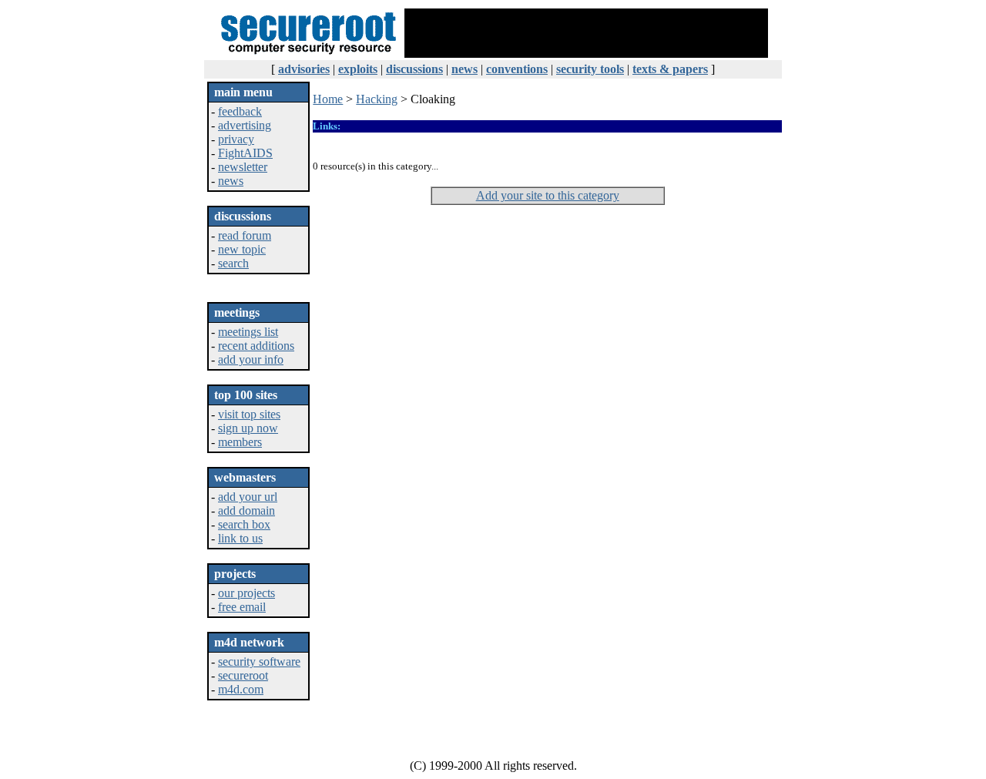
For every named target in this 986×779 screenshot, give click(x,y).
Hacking (376, 99)
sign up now (248, 428)
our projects (246, 592)
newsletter (242, 166)
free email (242, 606)
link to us (240, 538)
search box (244, 524)
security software (259, 661)
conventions (517, 69)
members (240, 441)
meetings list (248, 331)
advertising (244, 125)
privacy (236, 139)
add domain (246, 510)
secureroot (243, 675)
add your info (250, 359)
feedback (240, 111)
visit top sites (249, 414)
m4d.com (240, 689)
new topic (242, 249)
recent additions (256, 345)
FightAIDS (245, 152)
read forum (244, 235)
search (233, 263)
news (230, 180)
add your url (247, 496)
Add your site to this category (547, 195)
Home (328, 99)
